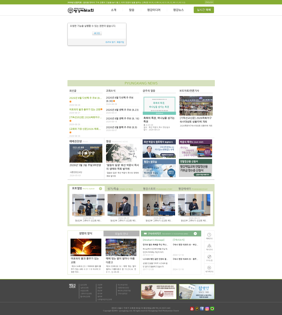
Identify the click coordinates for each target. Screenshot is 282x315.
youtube (192, 309)
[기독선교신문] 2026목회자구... (85, 117)
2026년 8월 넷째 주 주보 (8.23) (122, 110)
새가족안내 (209, 269)
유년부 (99, 291)
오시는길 (209, 258)
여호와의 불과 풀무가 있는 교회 (84, 109)
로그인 (97, 33)
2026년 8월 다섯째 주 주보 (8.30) (119, 99)
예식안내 (209, 247)
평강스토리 (157, 188)
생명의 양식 (85, 233)
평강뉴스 (178, 10)
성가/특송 (120, 188)
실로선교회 (84, 288)
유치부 (99, 294)
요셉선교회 (84, 291)
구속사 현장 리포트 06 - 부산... (185, 244)
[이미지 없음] (159, 105)
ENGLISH (209, 2)
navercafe (212, 309)
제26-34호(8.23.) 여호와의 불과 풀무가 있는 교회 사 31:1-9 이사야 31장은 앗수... (86, 269)
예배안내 (209, 236)
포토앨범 (83, 188)
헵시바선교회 (85, 297)
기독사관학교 (122, 294)
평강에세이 (193, 188)
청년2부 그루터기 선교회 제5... (88, 220)
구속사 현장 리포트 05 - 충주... (185, 259)
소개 (114, 10)
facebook (202, 309)
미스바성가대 (122, 285)
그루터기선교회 (86, 294)
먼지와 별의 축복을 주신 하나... (155, 244)
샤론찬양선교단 (123, 288)
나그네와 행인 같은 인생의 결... (155, 259)
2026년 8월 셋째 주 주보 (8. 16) (122, 118)
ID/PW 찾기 (110, 42)
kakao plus (197, 309)
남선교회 (83, 285)
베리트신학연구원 (124, 291)
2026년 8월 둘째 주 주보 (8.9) (121, 127)
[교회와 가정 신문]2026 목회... (85, 129)
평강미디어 (154, 10)
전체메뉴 (204, 10)
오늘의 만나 (121, 233)
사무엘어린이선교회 (104, 299)
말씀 (132, 10)
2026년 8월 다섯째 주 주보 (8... (85, 98)
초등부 (99, 288)
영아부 (99, 297)
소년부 (99, 285)
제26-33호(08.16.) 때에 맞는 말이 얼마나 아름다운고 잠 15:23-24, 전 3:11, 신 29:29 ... (121, 269)
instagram (207, 309)
